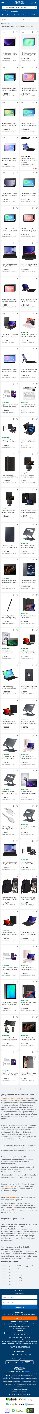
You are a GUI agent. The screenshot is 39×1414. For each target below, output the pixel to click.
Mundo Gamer (7, 15)
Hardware (26, 15)
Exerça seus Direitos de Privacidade (19, 1394)
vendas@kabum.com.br (19, 1328)
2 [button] (18, 1089)
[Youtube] (21, 1355)
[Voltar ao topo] (19, 1368)
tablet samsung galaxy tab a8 (10, 1269)
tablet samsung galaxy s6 (8, 1266)
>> (25, 1089)
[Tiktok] (30, 1355)
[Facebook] (9, 1355)
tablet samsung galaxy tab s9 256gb (12, 1278)
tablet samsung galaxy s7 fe (25, 1266)
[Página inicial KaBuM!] (19, 2)
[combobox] (19, 7)
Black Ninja (17, 15)
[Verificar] (11, 1399)
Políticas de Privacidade (19, 1392)
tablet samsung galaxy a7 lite (9, 1272)
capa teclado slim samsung (28, 1275)
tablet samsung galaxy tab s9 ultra (11, 1284)
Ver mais (25, 1284)
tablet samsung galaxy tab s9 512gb (11, 1281)
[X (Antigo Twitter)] (17, 1355)
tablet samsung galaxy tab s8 (9, 1275)
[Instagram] (13, 1355)
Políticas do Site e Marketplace (19, 1389)
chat (20, 1326)
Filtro (5, 20)
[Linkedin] (25, 1355)
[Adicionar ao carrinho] (17, 32)
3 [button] (20, 1089)
